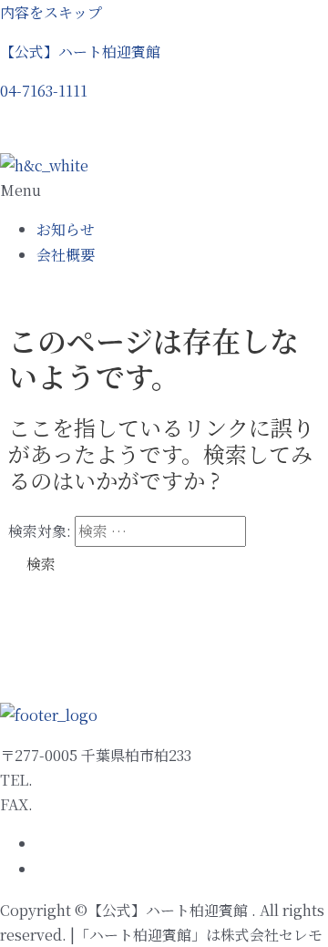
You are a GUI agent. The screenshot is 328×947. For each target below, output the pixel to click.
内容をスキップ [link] (51, 12)
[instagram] (40, 870)
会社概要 (65, 254)
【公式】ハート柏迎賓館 (80, 51)
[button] (43, 90)
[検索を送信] (268, 531)
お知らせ (65, 229)
